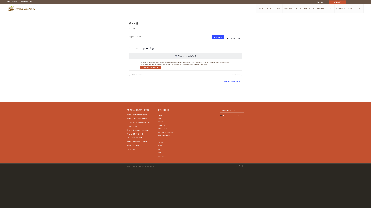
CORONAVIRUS (162, 129)
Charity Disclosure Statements (138, 130)
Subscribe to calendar (231, 81)
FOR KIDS (160, 142)
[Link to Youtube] (242, 165)
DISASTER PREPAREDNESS (165, 132)
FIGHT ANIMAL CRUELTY (164, 135)
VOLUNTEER (161, 156)
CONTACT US (162, 125)
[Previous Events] (129, 48)
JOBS (159, 149)
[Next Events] (131, 48)
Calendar (320, 2)
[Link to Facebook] (236, 165)
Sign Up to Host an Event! (150, 67)
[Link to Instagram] (239, 165)
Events (131, 29)
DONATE (160, 122)
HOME (160, 115)
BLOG (159, 152)
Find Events (218, 37)
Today (136, 48)
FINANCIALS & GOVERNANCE (166, 139)
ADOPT (160, 118)
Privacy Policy (132, 126)
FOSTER (160, 146)
